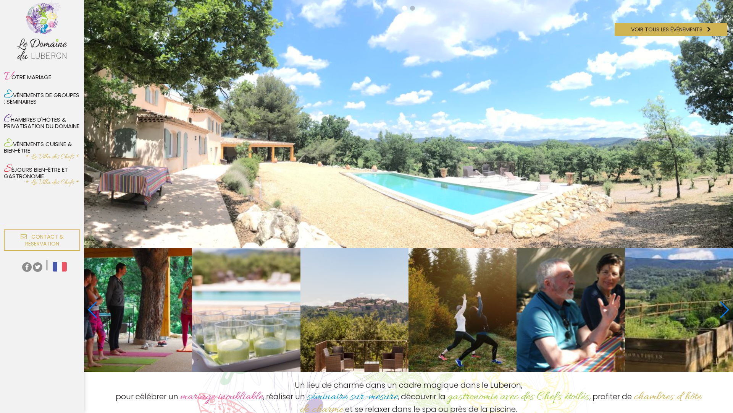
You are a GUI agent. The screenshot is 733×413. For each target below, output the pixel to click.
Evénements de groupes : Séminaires (41, 96)
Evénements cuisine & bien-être (38, 145)
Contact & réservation (44, 240)
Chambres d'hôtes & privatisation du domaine (41, 121)
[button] (404, 8)
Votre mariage (27, 77)
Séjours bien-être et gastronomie (36, 171)
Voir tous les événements (667, 29)
